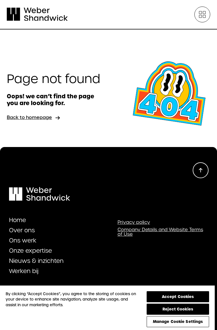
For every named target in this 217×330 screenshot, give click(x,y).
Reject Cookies (177, 309)
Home (17, 220)
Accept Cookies (178, 296)
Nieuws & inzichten (36, 261)
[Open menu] (202, 14)
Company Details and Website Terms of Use (160, 232)
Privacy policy (134, 222)
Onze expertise (30, 250)
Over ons (22, 230)
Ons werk (22, 240)
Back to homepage (29, 117)
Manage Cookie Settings (178, 321)
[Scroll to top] (201, 170)
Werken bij (23, 271)
